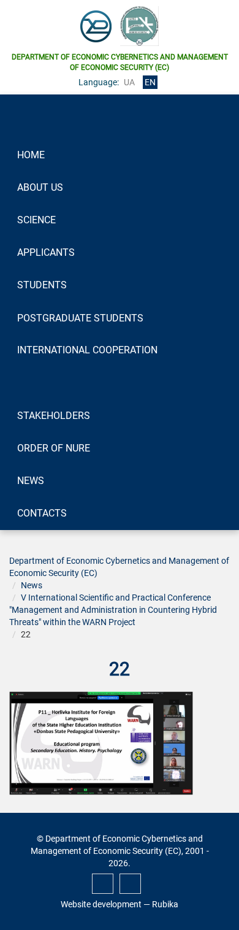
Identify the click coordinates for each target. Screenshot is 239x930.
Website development (101, 904)
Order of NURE (53, 448)
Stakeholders (53, 415)
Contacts (42, 513)
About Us (40, 187)
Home (31, 155)
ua (129, 82)
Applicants (46, 252)
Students (42, 285)
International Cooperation (87, 350)
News (30, 480)
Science (36, 220)
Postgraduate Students (80, 318)
